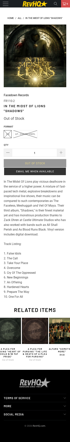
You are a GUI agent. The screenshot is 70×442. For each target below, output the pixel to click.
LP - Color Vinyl (25, 134)
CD (7, 134)
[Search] (57, 3)
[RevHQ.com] (35, 3)
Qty (6, 145)
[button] (35, 171)
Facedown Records (16, 95)
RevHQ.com (39, 425)
